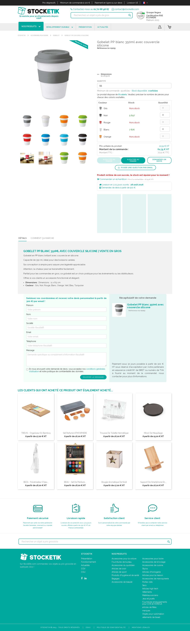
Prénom (29, 305)
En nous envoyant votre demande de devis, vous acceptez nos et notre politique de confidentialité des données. (67, 370)
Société (29, 323)
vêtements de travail (151, 617)
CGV (83, 569)
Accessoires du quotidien (123, 565)
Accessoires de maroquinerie (155, 579)
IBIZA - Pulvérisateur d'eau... (36, 482)
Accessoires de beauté (122, 582)
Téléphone (31, 341)
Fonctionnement (88, 562)
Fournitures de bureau (122, 562)
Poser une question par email (136, 168)
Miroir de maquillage (153, 433)
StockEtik (22, 35)
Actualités (85, 565)
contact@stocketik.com (126, 9)
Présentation (86, 559)
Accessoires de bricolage (153, 562)
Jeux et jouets (148, 599)
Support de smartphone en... (153, 482)
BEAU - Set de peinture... (75, 482)
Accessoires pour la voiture (124, 559)
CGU (83, 572)
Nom (28, 314)
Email (28, 332)
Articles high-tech (150, 589)
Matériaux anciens (150, 595)
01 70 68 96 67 (101, 9)
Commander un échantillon (113, 179)
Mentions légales (141, 627)
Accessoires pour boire (39, 35)
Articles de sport (119, 572)
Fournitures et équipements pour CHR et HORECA (154, 603)
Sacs (144, 585)
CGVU (88, 627)
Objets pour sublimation (153, 614)
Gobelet (56, 35)
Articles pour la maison (152, 575)
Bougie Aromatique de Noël (114, 482)
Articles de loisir (119, 569)
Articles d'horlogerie (151, 572)
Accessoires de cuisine (152, 565)
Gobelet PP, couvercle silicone (77, 35)
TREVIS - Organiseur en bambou (36, 433)
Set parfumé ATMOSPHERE (75, 433)
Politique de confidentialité (111, 627)
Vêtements (147, 592)
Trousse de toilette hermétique (114, 433)
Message (30, 350)
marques (146, 611)
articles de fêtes (149, 607)
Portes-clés (147, 582)
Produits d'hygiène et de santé (125, 575)
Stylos (145, 569)
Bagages (115, 579)
